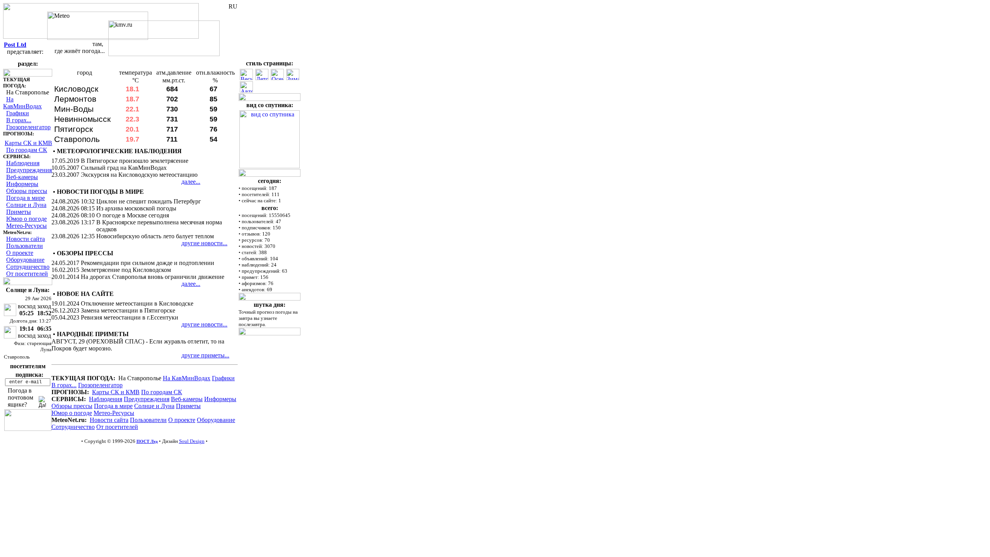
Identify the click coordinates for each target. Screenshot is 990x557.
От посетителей (27, 273)
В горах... (18, 120)
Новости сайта (25, 239)
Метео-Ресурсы (26, 225)
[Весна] (246, 78)
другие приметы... (205, 355)
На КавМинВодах (22, 102)
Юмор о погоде (26, 218)
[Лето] (261, 78)
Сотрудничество (28, 266)
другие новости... (204, 243)
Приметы (18, 211)
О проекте (19, 252)
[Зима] (292, 78)
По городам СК (26, 150)
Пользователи (24, 246)
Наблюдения (22, 163)
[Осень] (277, 78)
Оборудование (25, 259)
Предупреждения (29, 170)
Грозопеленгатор (28, 127)
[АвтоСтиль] (246, 90)
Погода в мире (25, 198)
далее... (190, 181)
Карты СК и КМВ (28, 143)
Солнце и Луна (26, 205)
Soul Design (192, 441)
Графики (17, 113)
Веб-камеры (22, 177)
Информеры (22, 184)
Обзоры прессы (26, 191)
